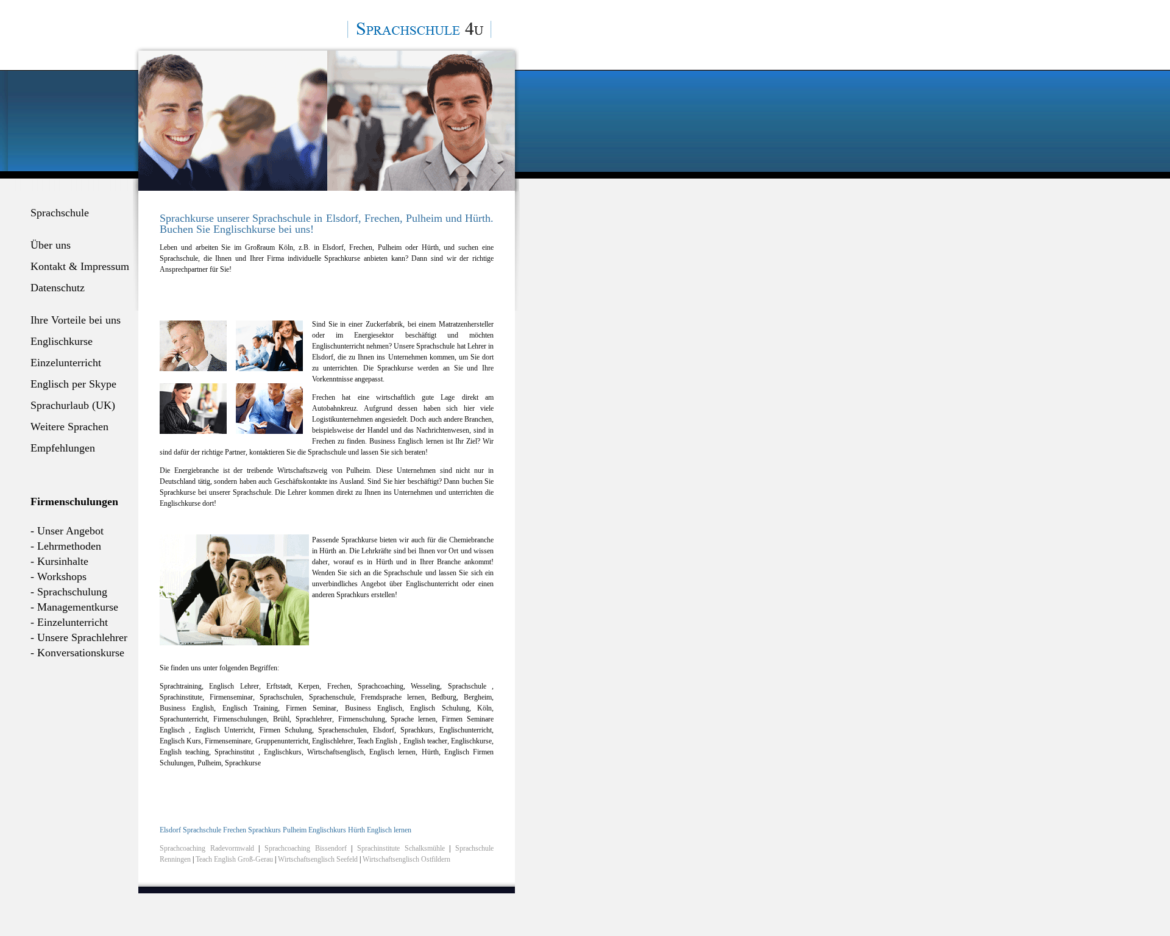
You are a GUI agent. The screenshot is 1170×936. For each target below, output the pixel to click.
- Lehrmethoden (65, 546)
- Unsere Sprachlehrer (78, 637)
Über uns (50, 245)
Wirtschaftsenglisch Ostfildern (406, 859)
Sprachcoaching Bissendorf (305, 848)
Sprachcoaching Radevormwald (207, 848)
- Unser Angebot (67, 531)
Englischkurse (61, 341)
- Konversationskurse (77, 653)
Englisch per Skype (73, 384)
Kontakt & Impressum (79, 266)
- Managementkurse (74, 607)
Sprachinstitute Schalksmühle (401, 848)
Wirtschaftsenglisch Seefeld (319, 859)
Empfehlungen (62, 448)
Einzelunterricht (65, 362)
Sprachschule (59, 213)
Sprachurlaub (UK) (72, 405)
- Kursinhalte (59, 561)
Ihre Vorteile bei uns (75, 320)
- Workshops (58, 576)
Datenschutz (57, 288)
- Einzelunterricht (69, 622)
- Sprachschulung (68, 592)
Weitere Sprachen (69, 426)
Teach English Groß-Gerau (235, 859)
